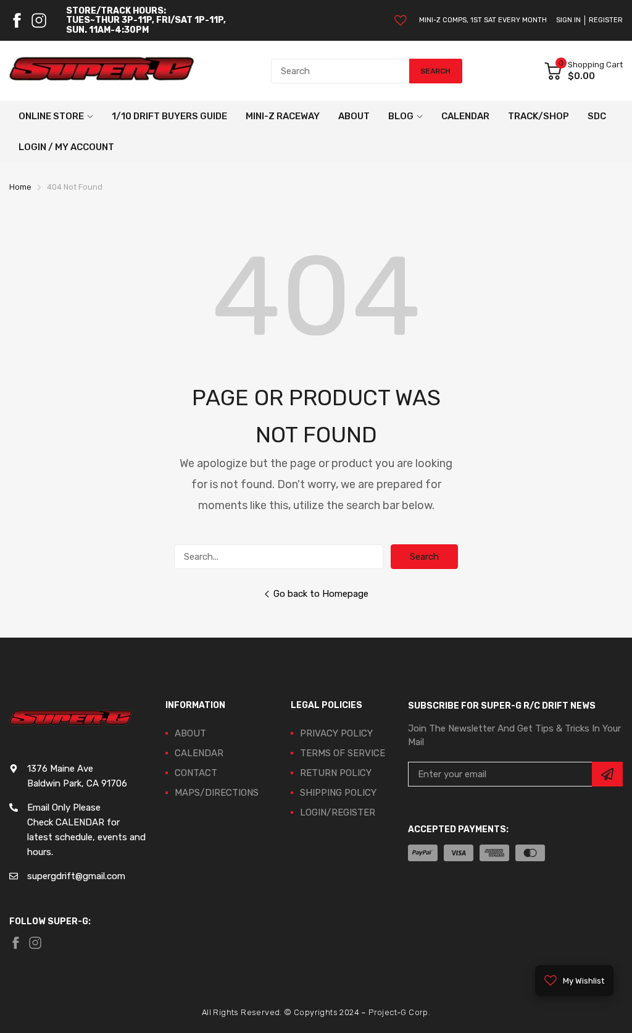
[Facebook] (16, 20)
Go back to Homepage (320, 593)
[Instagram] (38, 20)
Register (606, 20)
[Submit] (607, 774)
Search (424, 556)
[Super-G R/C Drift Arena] (101, 71)
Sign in (568, 20)
